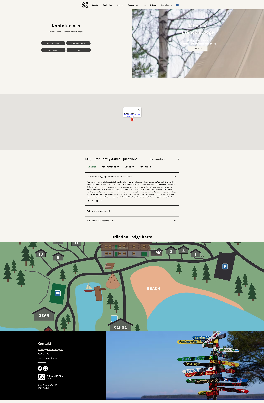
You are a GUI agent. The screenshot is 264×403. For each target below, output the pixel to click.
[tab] (92, 167)
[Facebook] (40, 368)
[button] (88, 201)
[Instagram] (45, 368)
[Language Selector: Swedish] (178, 5)
